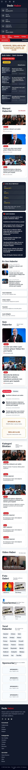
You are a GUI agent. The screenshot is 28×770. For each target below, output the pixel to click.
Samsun (21, 644)
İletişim (3, 731)
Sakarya (5, 644)
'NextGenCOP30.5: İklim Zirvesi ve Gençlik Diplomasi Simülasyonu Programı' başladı (13, 244)
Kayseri (5, 648)
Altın (3, 759)
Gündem (16, 36)
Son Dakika (10, 36)
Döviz (3, 757)
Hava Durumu (5, 755)
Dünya (3, 744)
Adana (19, 637)
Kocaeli (21, 641)
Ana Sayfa (3, 36)
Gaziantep (13, 641)
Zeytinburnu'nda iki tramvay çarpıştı (13, 221)
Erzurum (5, 655)
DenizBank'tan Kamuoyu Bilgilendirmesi (18, 97)
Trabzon (13, 644)
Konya (5, 641)
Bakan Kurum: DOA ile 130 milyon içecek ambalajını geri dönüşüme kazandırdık (13, 250)
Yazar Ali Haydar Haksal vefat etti (13, 255)
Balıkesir (5, 652)
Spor (3, 748)
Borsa (3, 761)
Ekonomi (4, 746)
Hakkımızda (5, 725)
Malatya (22, 652)
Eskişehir (14, 652)
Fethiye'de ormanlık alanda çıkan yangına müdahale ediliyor (13, 217)
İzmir (19, 634)
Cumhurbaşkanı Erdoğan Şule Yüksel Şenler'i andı (12, 238)
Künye (3, 727)
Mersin (21, 648)
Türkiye (23, 36)
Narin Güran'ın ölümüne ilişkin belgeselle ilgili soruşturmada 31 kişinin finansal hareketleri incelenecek (12, 232)
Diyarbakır (14, 648)
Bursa (5, 637)
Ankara (13, 634)
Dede (14, 5)
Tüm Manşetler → (21, 111)
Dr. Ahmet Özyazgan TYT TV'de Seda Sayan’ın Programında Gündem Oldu (18, 79)
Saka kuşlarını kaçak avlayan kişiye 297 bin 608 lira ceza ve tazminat (13, 225)
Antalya (12, 637)
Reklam (4, 729)
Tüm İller (18, 655)
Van (12, 655)
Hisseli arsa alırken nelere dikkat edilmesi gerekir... (18, 70)
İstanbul (5, 634)
